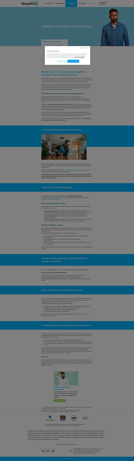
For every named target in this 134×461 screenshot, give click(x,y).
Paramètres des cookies (62, 61)
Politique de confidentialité (79, 57)
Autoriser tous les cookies (73, 61)
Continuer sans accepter (84, 47)
